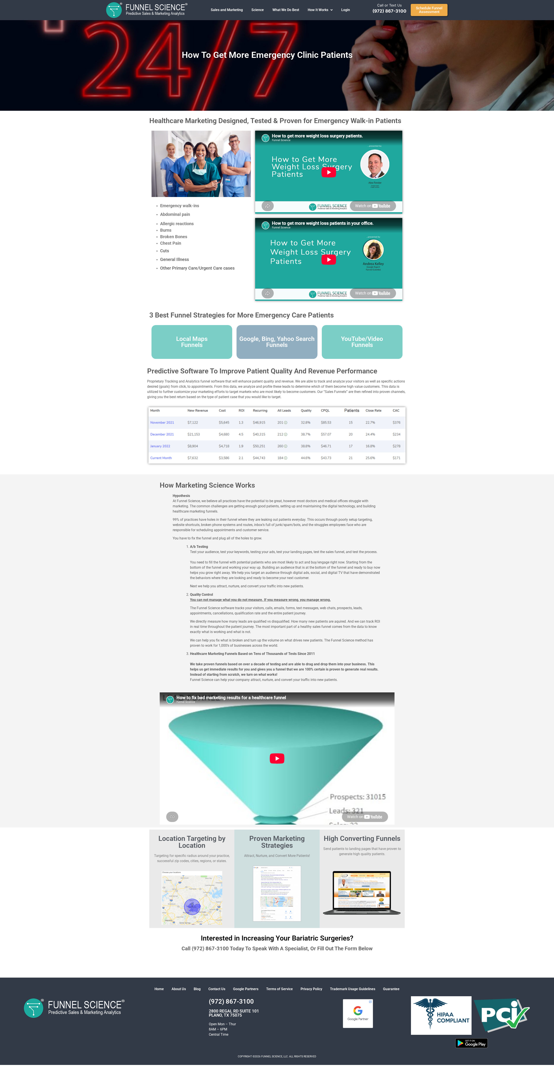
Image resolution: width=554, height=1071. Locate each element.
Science (257, 10)
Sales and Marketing (227, 10)
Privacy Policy (311, 989)
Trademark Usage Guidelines (352, 989)
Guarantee (391, 989)
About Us (179, 989)
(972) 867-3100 (389, 11)
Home (159, 989)
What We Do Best (285, 10)
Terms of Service (279, 989)
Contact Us (216, 989)
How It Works (318, 10)
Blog (197, 989)
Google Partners (245, 989)
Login (345, 10)
